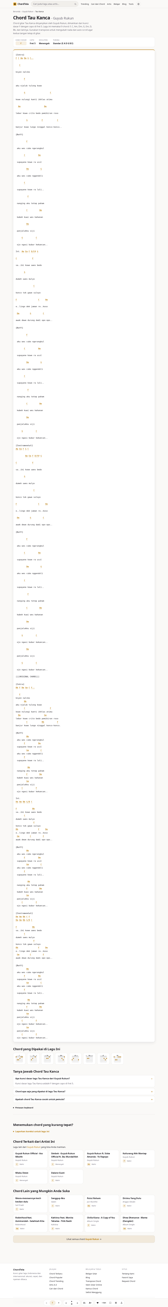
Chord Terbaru (55, 1273)
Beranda (16, 11)
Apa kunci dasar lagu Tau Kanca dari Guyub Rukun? (42, 1078)
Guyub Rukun (27, 11)
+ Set (104, 1302)
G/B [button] (28, 802)
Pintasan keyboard (24, 1107)
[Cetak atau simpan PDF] (115, 1302)
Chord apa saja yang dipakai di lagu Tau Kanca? (40, 1091)
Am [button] (21, 58)
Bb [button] (17, 687)
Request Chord (128, 1281)
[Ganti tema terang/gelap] (138, 4)
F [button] (16, 58)
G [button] (28, 58)
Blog (124, 4)
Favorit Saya (127, 1277)
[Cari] (75, 4)
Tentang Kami (128, 1273)
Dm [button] (25, 58)
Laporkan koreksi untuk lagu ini (32, 1131)
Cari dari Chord (98, 4)
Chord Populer (55, 1277)
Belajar (117, 4)
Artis (109, 4)
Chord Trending (56, 1281)
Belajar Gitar (91, 1273)
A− (84, 1302)
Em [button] (26, 251)
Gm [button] (26, 687)
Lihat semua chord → (84, 1239)
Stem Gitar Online (94, 1284)
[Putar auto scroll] (71, 1302)
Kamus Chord (92, 1288)
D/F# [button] (33, 251)
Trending (85, 4)
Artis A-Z (53, 1284)
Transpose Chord (93, 1281)
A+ (90, 1302)
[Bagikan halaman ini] (121, 1302)
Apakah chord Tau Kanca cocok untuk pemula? (40, 1099)
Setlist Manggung (93, 1292)
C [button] (18, 58)
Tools (131, 4)
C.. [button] (31, 58)
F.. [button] (33, 687)
